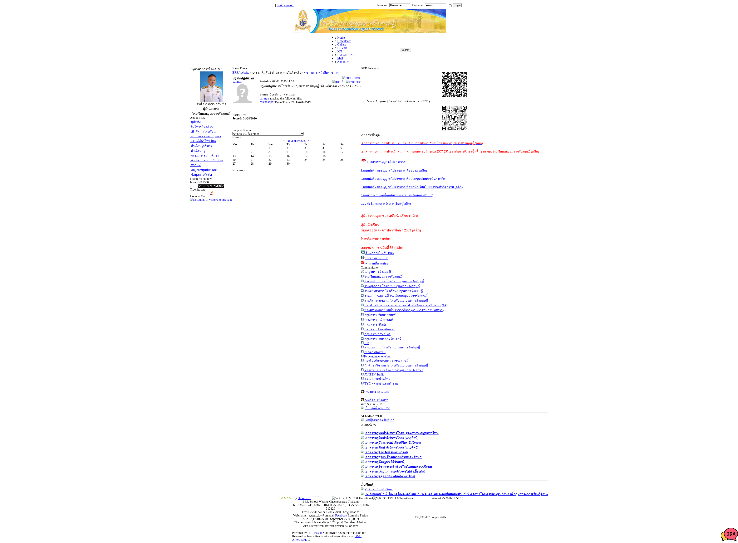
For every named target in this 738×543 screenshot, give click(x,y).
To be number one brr (377, 356)
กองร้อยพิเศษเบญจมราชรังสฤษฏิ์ (386, 360)
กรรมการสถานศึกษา (204, 155)
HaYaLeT (304, 498)
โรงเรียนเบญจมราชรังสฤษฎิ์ (383, 276)
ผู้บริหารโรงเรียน (201, 126)
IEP (366, 343)
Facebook (341, 515)
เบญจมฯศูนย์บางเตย (204, 170)
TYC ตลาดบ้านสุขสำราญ (381, 383)
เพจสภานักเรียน (375, 352)
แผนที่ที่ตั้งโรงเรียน (203, 141)
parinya (237, 81)
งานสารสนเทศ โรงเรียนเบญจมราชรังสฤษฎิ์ (393, 291)
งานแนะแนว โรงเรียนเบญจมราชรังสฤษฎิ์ (392, 347)
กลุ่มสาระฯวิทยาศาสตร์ (380, 315)
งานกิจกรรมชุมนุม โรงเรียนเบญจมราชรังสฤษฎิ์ (396, 300)
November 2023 (297, 140)
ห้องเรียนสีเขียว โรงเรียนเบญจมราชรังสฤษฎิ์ (394, 370)
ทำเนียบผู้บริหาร (201, 146)
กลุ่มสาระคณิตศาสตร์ (379, 319)
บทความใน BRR (376, 258)
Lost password (285, 5)
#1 (343, 81)
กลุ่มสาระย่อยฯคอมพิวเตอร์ (382, 339)
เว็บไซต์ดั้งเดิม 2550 (377, 408)
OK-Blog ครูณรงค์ (376, 391)
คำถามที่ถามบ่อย (376, 263)
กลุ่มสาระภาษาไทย (377, 334)
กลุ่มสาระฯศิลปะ (375, 324)
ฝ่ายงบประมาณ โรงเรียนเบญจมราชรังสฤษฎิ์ (394, 281)
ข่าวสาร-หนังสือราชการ (322, 72)
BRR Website (240, 72)
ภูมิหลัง (195, 122)
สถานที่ (195, 165)
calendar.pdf (267, 102)
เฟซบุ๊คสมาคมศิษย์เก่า (379, 420)
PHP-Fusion (315, 532)
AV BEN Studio (374, 374)
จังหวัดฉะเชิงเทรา (376, 400)
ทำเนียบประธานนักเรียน (206, 160)
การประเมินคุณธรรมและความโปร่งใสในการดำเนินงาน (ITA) (405, 305)
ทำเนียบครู (197, 150)
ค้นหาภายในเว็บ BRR (379, 253)
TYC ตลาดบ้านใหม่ (377, 378)
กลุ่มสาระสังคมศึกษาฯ (379, 329)
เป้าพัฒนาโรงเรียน (203, 131)
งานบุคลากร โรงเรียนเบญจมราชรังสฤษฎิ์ (392, 286)
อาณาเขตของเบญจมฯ (205, 136)
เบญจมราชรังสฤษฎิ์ (378, 271)
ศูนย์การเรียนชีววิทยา (379, 489)
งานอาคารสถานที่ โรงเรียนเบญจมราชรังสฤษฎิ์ (395, 295)
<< (284, 140)
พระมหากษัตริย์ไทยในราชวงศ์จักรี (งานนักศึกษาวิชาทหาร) (404, 310)
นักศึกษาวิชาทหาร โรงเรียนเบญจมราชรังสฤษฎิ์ (396, 365)
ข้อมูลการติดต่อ (201, 174)
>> (309, 140)
